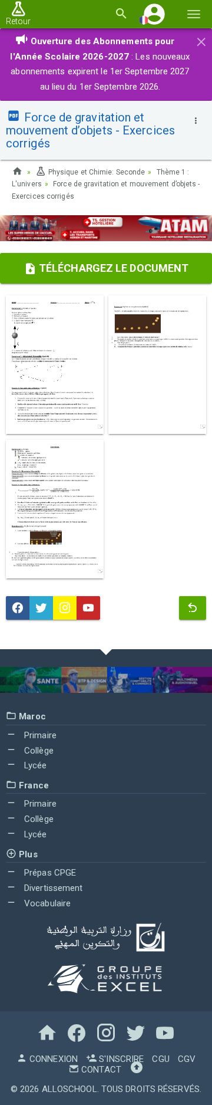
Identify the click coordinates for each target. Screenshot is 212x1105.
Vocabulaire (46, 903)
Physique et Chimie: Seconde (96, 172)
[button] (154, 14)
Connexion (52, 1059)
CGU (160, 1059)
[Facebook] (17, 608)
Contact (100, 1069)
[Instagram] (65, 608)
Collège (38, 750)
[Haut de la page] (137, 1069)
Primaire (39, 735)
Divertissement (52, 888)
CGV (187, 1059)
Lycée (34, 765)
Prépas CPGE (49, 872)
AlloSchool (69, 1089)
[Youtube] (88, 608)
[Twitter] (41, 608)
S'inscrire (120, 1059)
